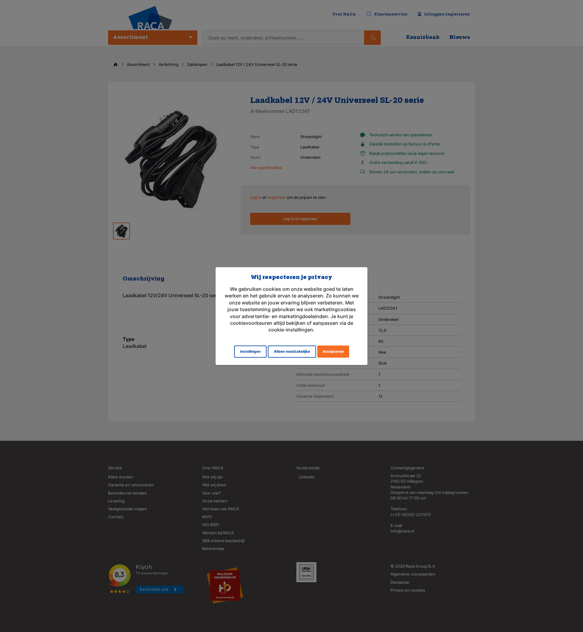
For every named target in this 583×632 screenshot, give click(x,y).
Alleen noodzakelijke (292, 351)
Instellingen (250, 351)
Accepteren (333, 351)
